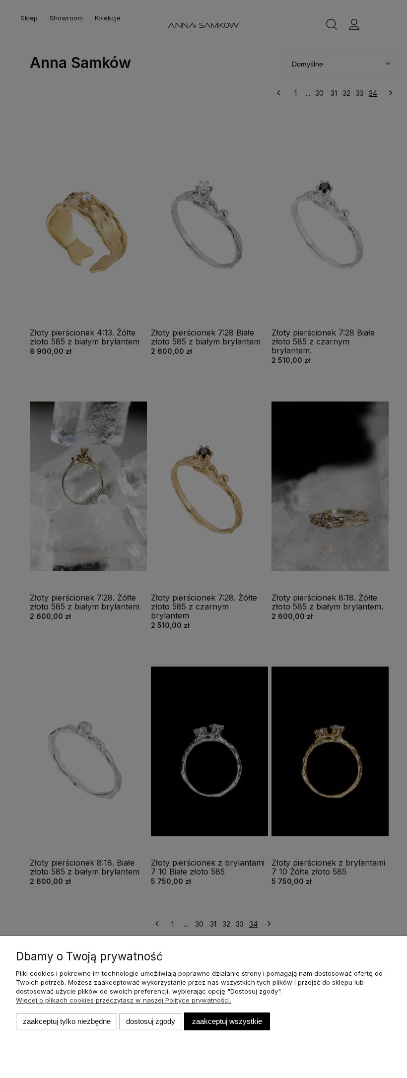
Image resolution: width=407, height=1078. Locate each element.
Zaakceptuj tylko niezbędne (67, 1021)
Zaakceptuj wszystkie (227, 1021)
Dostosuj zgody (150, 1021)
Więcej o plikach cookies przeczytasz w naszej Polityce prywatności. (123, 1000)
